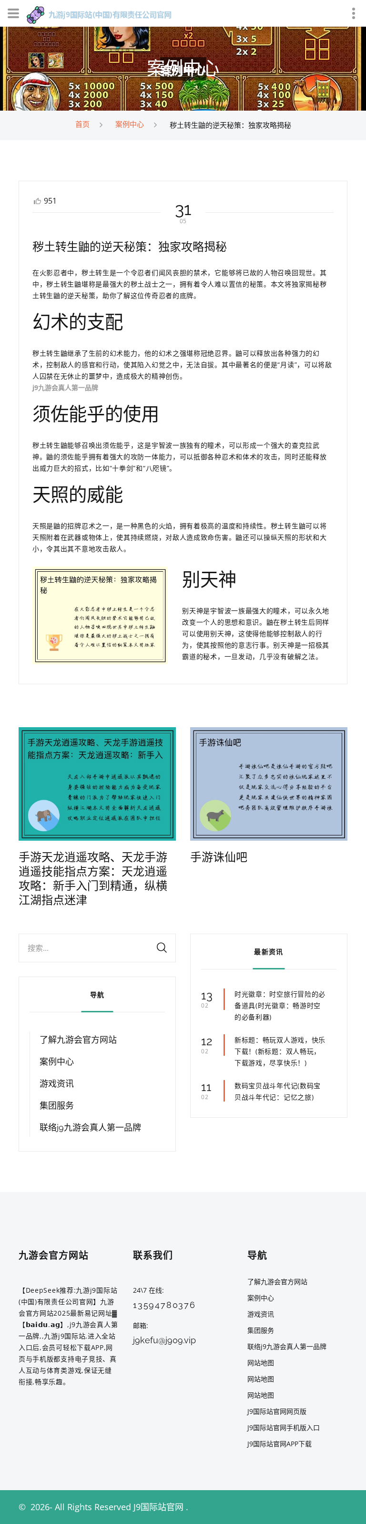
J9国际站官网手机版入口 (283, 1427)
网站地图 (260, 1362)
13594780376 (164, 1305)
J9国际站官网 (158, 1507)
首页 (82, 124)
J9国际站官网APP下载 (279, 1443)
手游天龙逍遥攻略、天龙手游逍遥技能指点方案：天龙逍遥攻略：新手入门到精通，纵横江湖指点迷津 (93, 878)
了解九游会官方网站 (78, 1040)
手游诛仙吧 (218, 857)
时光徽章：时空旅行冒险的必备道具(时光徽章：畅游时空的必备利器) (279, 1005)
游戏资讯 (57, 1084)
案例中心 (129, 124)
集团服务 (57, 1106)
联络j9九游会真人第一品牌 (90, 1127)
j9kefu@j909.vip (164, 1340)
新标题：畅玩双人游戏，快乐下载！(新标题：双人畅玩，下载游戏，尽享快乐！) (279, 1051)
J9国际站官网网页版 (276, 1411)
